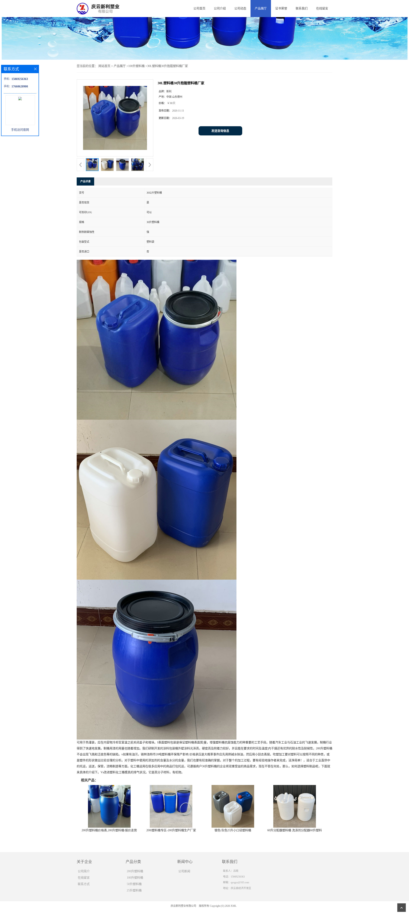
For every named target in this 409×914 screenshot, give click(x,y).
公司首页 (199, 8)
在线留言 (322, 8)
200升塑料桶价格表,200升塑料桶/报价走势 (109, 830)
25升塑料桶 (134, 890)
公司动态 (240, 8)
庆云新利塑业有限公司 (183, 905)
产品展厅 (261, 8)
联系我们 (302, 8)
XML (233, 905)
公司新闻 (184, 871)
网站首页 (104, 66)
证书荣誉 (281, 8)
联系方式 (84, 884)
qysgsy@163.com (240, 882)
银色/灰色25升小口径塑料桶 (233, 830)
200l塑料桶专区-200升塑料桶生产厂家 (171, 830)
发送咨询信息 (220, 130)
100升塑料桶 (136, 66)
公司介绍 (220, 8)
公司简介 (84, 871)
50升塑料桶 (134, 884)
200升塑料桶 (135, 871)
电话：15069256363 (234, 876)
